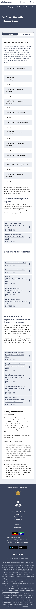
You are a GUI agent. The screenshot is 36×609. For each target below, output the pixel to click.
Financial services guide (17, 562)
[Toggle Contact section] (20, 525)
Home (4, 7)
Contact (17, 525)
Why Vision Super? (18, 512)
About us (17, 528)
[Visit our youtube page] (22, 555)
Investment (18, 519)
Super (18, 514)
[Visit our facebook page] (14, 555)
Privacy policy (6, 562)
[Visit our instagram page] (17, 555)
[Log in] (30, 2)
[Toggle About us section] (21, 528)
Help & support (29, 562)
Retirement (18, 517)
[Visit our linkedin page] (19, 555)
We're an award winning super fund (17, 487)
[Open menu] (33, 2)
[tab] (10, 34)
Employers (11, 7)
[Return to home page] (7, 2)
